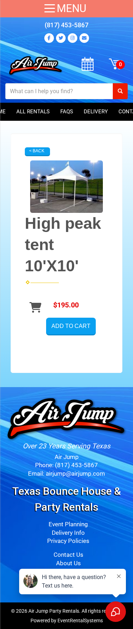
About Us (68, 563)
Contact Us (68, 554)
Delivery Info (68, 532)
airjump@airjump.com (75, 473)
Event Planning (68, 524)
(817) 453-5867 (66, 25)
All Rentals (33, 111)
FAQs (66, 111)
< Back (36, 150)
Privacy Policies (68, 541)
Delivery (96, 111)
